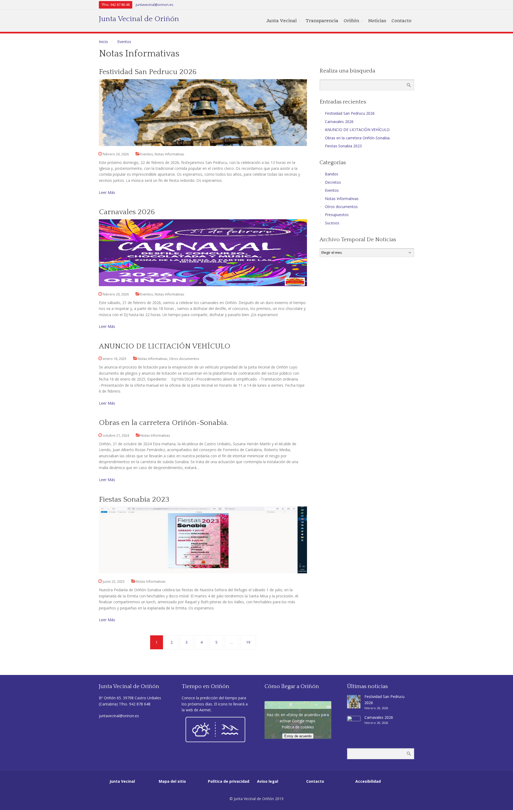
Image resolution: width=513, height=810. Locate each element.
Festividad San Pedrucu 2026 (148, 72)
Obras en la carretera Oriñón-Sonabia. (163, 423)
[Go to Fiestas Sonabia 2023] (203, 539)
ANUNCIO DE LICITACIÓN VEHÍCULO (164, 346)
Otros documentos (184, 358)
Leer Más (107, 192)
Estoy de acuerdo (298, 736)
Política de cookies (298, 727)
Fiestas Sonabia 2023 (134, 499)
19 (248, 642)
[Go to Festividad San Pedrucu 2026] (203, 112)
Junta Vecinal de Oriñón (139, 19)
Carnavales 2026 (127, 212)
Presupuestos (337, 214)
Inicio (103, 41)
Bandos (331, 173)
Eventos (124, 41)
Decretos (333, 182)
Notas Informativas (169, 154)
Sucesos (332, 222)
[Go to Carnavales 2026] (203, 252)
